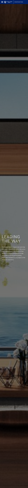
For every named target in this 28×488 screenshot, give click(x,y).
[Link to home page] (9, 2)
